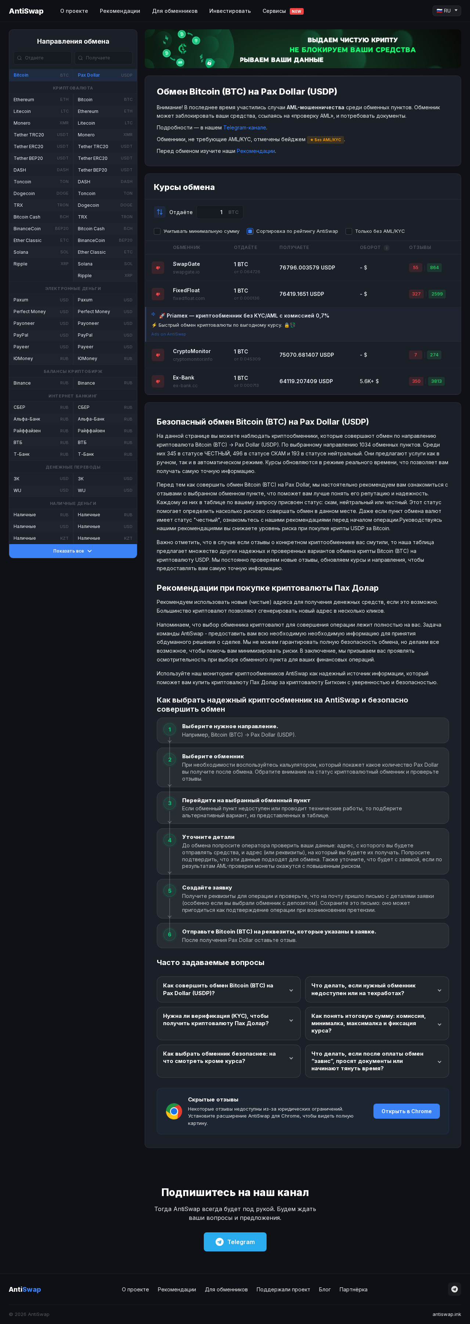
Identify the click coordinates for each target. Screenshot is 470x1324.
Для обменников (175, 11)
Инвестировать (230, 11)
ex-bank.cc (185, 385)
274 (434, 354)
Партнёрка (354, 1289)
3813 (436, 381)
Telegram (241, 1242)
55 (415, 267)
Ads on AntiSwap (168, 334)
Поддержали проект (283, 1289)
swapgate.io (186, 272)
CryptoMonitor (192, 351)
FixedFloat (186, 290)
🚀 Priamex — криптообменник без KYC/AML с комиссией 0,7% (244, 315)
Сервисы (282, 11)
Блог (325, 1289)
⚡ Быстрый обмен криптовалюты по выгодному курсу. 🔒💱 (223, 325)
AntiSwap (26, 11)
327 (416, 294)
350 (416, 381)
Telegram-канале (244, 127)
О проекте (74, 11)
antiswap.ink (447, 1314)
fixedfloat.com (189, 298)
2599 (437, 294)
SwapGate (186, 264)
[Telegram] (454, 1289)
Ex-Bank (183, 377)
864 (434, 267)
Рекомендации (120, 11)
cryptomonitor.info (193, 359)
